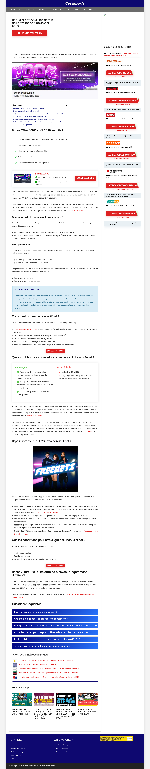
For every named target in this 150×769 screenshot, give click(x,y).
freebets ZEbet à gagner (49, 512)
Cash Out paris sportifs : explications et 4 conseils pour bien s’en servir (49, 668)
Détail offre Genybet (122, 217)
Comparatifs (56, 9)
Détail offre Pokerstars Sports (122, 189)
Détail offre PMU (119, 77)
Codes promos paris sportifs (21, 752)
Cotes (42, 9)
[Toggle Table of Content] (64, 105)
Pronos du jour (27, 9)
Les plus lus (88, 9)
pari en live (88, 431)
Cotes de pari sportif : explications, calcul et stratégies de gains (46, 660)
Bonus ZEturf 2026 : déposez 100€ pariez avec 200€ (88, 711)
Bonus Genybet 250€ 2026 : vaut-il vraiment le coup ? (21, 711)
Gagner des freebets (18, 748)
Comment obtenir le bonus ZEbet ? (28, 111)
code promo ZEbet (75, 210)
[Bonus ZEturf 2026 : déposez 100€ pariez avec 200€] (88, 694)
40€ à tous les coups (19, 759)
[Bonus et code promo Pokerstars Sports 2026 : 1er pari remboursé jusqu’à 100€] (66, 694)
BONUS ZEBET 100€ (31, 33)
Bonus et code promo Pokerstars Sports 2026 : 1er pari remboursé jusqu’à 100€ (65, 714)
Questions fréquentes (23, 124)
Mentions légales (62, 748)
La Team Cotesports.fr (64, 745)
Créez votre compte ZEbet (25, 329)
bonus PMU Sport (34, 415)
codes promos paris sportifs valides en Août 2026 (121, 54)
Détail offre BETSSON (121, 159)
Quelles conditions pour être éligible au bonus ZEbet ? (36, 119)
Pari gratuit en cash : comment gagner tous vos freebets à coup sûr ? (48, 673)
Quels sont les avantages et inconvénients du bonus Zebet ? (39, 114)
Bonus (13, 9)
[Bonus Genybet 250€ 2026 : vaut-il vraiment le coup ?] (22, 694)
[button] (55, 612)
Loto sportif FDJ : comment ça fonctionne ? (37, 664)
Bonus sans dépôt (17, 755)
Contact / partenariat (64, 752)
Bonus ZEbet (42, 173)
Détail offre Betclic (121, 130)
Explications (73, 9)
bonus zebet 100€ (85, 178)
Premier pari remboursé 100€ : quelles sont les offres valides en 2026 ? (49, 677)
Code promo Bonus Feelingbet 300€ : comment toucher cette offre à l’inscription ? (43, 714)
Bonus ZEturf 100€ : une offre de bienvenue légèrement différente (41, 122)
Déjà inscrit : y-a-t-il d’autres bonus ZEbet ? (32, 116)
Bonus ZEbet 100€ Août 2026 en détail (29, 108)
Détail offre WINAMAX (122, 104)
